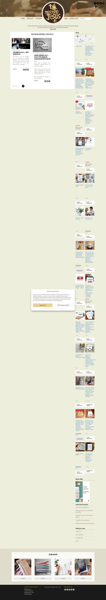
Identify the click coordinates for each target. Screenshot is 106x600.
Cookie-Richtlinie (47, 308)
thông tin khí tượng (80, 523)
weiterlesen (15, 69)
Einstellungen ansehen (63, 305)
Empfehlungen (42, 53)
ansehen (23, 578)
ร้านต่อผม (78, 520)
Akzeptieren (43, 305)
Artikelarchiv (78, 531)
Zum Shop (53, 555)
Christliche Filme (79, 538)
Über (66, 18)
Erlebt (19, 50)
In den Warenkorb (79, 64)
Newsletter (74, 18)
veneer (77, 507)
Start (23, 18)
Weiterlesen (89, 96)
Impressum (54, 308)
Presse (77, 541)
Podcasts (30, 18)
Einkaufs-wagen (101, 7)
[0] (96, 9)
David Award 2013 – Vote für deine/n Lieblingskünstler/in (42, 57)
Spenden (39, 18)
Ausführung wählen (89, 405)
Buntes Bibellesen (85, 507)
